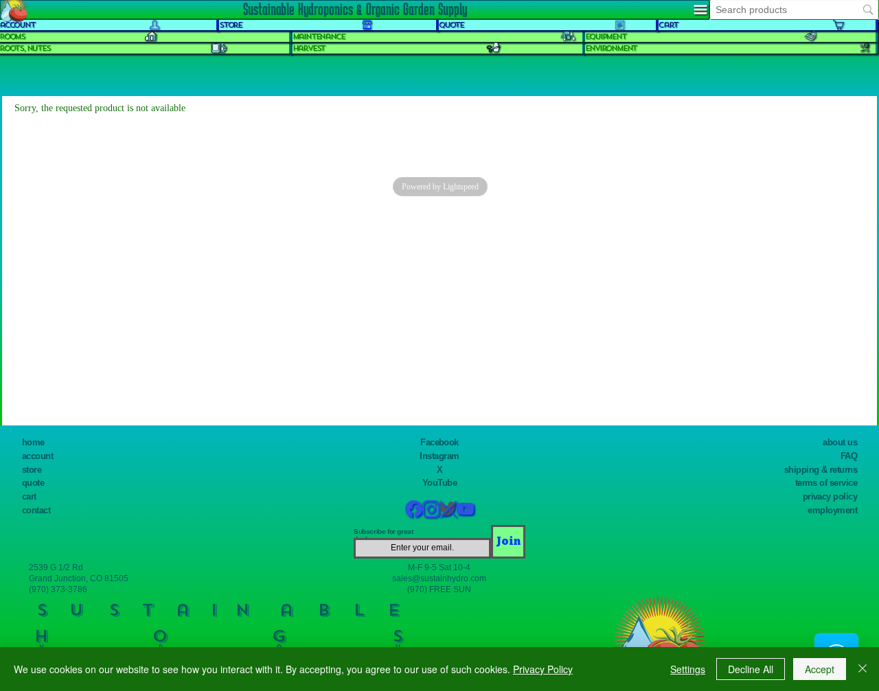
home (33, 442)
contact (36, 510)
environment (611, 48)
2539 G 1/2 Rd (56, 567)
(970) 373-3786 (58, 589)
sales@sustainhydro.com (439, 578)
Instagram (439, 456)
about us (840, 442)
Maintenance (319, 37)
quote (33, 483)
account (37, 456)
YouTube (439, 483)
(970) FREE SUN (439, 589)
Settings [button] (687, 669)
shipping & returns (821, 470)
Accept (819, 669)
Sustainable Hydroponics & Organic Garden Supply (355, 9)
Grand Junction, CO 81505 (78, 578)
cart (29, 496)
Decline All (750, 669)
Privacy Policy (543, 669)
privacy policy (830, 496)
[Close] (862, 669)
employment (832, 510)
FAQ (849, 456)
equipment (605, 37)
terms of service (826, 483)
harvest (309, 48)
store (31, 470)
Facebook (439, 442)
